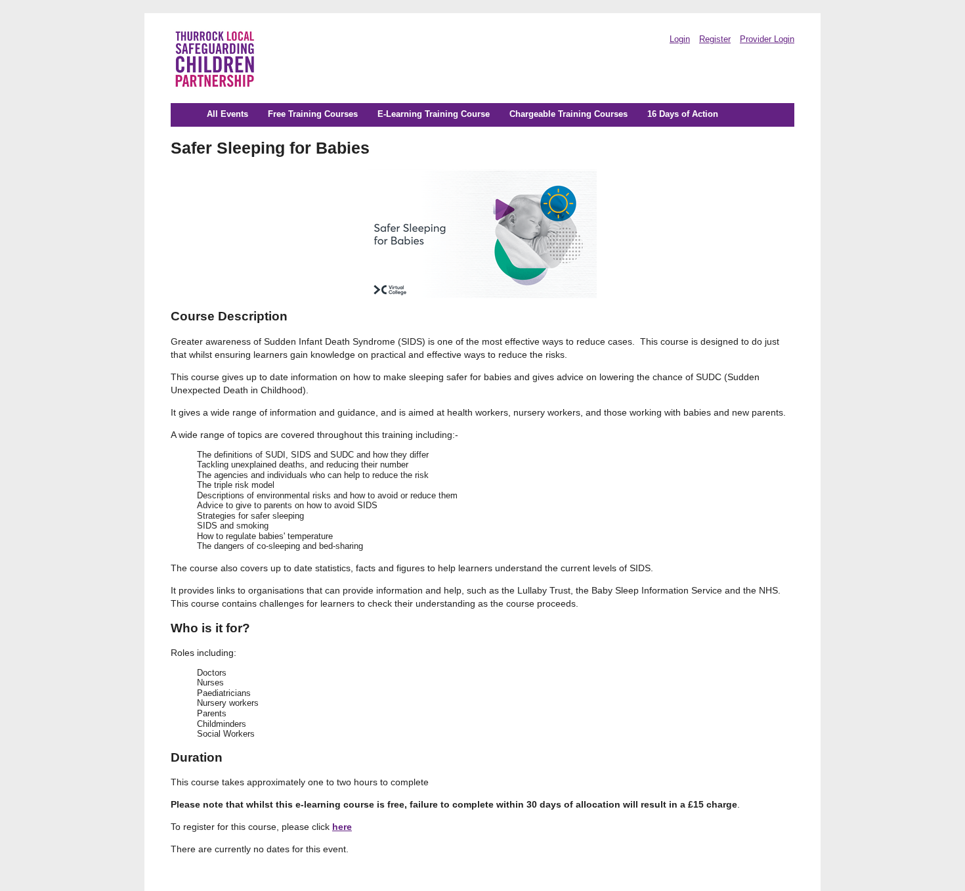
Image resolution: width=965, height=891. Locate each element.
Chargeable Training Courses (568, 114)
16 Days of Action (682, 114)
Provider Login (767, 39)
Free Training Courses (313, 114)
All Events (227, 114)
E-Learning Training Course (433, 114)
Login (680, 39)
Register (715, 39)
